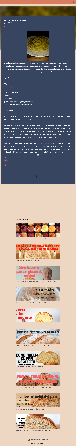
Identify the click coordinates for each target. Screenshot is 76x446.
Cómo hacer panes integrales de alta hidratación (30, 409)
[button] (5, 26)
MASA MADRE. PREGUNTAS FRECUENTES (28, 260)
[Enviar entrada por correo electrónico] (5, 158)
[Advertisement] (38, 200)
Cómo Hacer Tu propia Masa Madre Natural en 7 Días (32, 303)
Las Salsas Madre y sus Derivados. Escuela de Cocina (31, 239)
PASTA (6, 160)
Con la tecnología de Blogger (39, 439)
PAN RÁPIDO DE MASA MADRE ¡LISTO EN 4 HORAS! (31, 324)
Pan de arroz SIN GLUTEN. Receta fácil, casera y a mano (32, 345)
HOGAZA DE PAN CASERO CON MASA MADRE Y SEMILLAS (33, 430)
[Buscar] (73, 2)
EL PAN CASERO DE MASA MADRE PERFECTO (29, 366)
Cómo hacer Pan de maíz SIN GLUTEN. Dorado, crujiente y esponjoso (36, 281)
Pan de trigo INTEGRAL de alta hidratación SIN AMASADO (33, 388)
